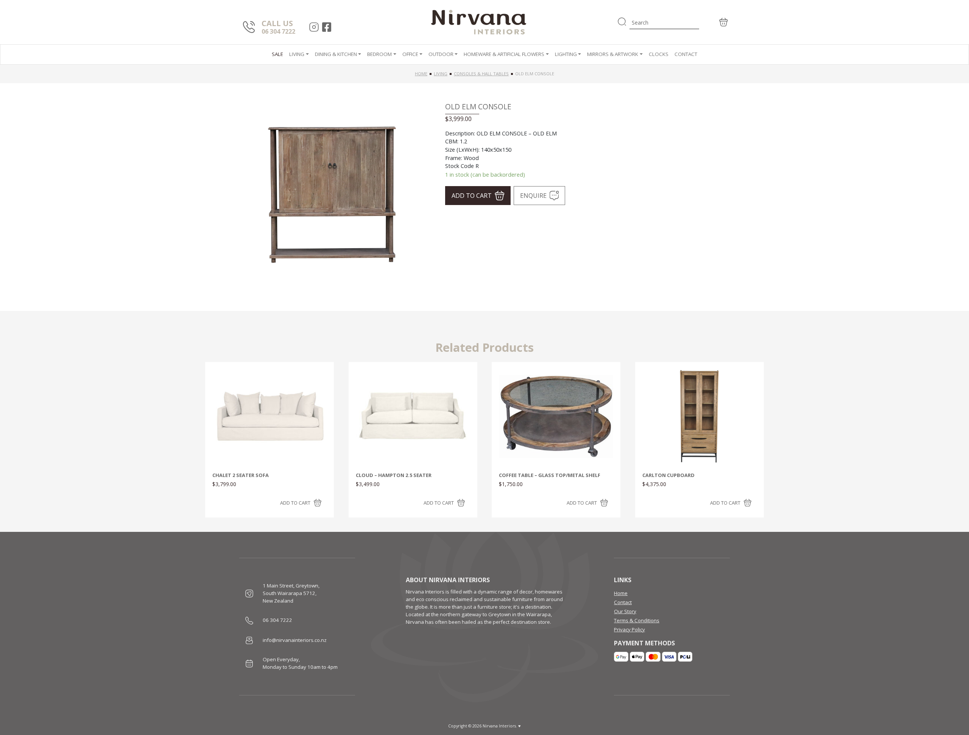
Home (421, 73)
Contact (686, 54)
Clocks (658, 54)
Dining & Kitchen (336, 54)
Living (296, 54)
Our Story (625, 611)
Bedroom (379, 54)
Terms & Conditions (636, 620)
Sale (277, 54)
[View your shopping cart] (714, 22)
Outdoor (440, 54)
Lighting (566, 54)
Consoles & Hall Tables (481, 73)
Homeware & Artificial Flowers (504, 54)
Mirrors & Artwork (612, 54)
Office (410, 54)
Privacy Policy (629, 629)
